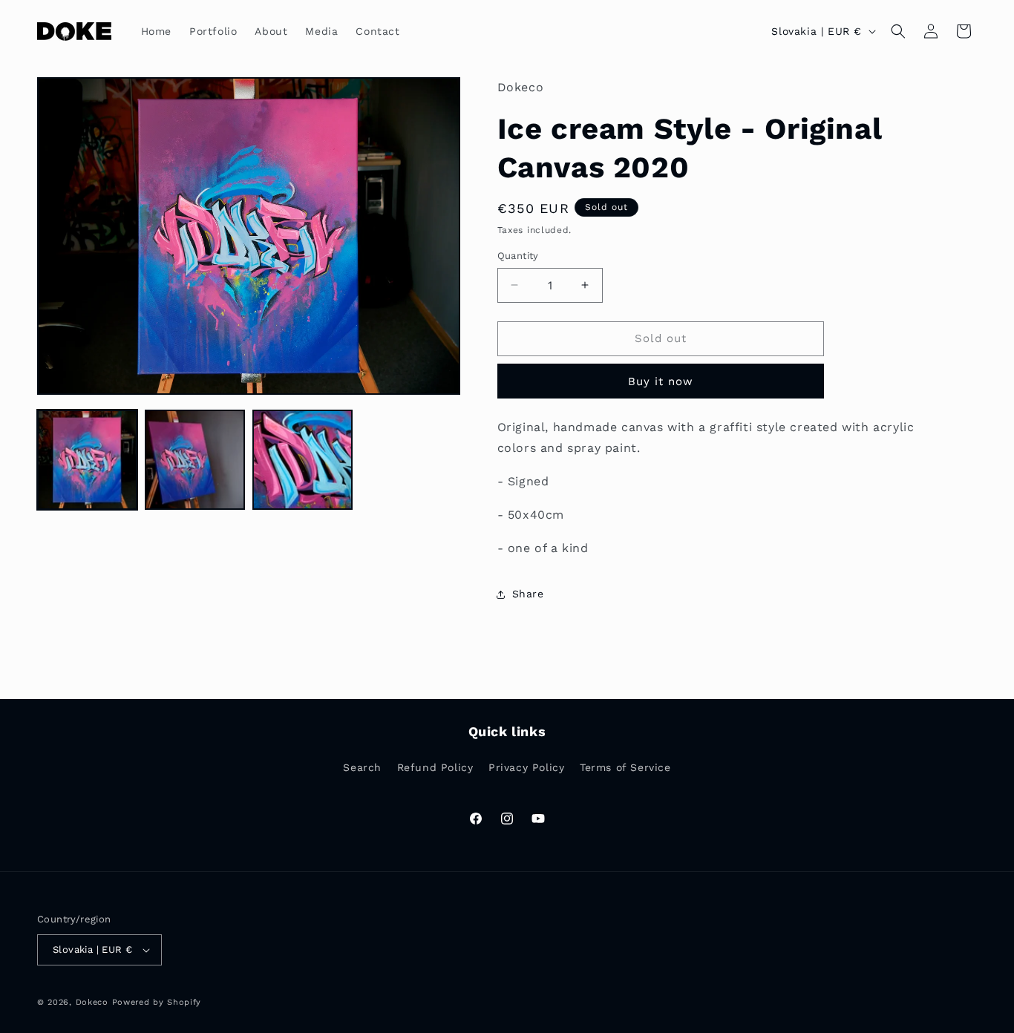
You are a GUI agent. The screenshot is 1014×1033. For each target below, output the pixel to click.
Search (362, 767)
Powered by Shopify (157, 1002)
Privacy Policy (526, 767)
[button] (898, 31)
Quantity (518, 255)
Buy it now (660, 381)
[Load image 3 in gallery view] (302, 460)
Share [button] (528, 594)
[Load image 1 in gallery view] (87, 460)
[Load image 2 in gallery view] (195, 460)
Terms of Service (625, 767)
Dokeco (92, 1002)
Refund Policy (435, 767)
